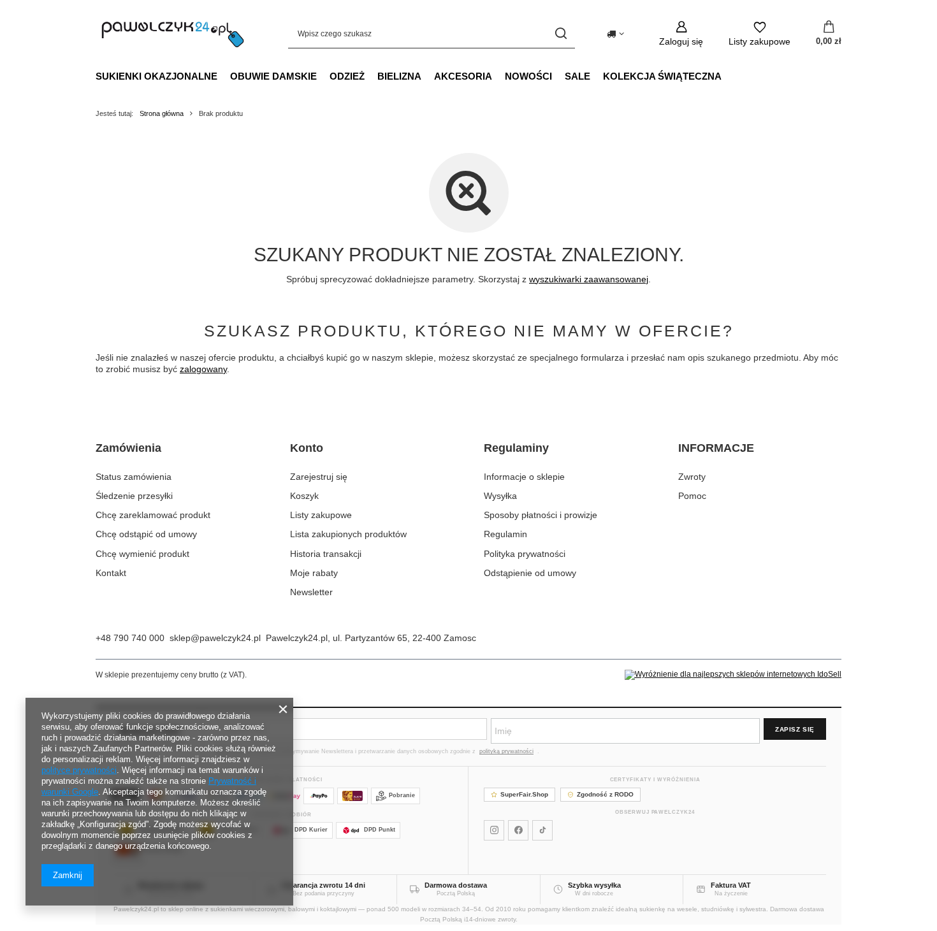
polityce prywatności (79, 770)
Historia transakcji (325, 554)
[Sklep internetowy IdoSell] (733, 675)
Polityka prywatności (524, 554)
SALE (577, 76)
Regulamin (505, 534)
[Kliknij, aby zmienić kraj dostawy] (615, 33)
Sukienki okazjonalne (156, 76)
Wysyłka (500, 496)
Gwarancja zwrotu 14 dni (323, 885)
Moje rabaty (314, 573)
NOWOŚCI (528, 76)
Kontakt (111, 573)
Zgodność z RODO (605, 794)
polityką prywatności (506, 751)
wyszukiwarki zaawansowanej (588, 279)
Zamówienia (128, 448)
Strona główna (162, 113)
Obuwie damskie (273, 76)
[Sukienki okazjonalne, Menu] (224, 76)
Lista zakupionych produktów (348, 534)
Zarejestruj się (318, 477)
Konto (306, 448)
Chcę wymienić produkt (142, 554)
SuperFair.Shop (524, 794)
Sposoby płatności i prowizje (540, 515)
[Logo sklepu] (173, 33)
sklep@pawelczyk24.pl (215, 638)
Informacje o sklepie (524, 477)
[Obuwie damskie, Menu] (323, 76)
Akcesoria (463, 76)
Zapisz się (795, 729)
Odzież (347, 76)
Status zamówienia (133, 477)
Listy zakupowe (321, 515)
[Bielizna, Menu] (428, 76)
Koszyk (304, 496)
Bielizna (399, 76)
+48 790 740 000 (130, 638)
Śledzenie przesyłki (134, 496)
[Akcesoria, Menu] (498, 76)
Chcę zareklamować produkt (153, 515)
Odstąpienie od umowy (530, 573)
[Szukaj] (560, 33)
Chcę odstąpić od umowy (146, 534)
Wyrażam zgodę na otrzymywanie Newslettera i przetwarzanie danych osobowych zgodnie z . (384, 751)
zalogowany (203, 369)
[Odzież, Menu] (371, 76)
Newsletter (311, 592)
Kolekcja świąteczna (662, 76)
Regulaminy (516, 448)
